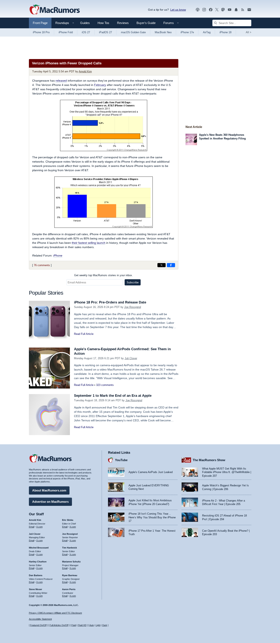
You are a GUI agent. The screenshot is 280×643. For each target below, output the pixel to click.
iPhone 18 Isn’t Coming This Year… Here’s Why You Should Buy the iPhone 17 (152, 517)
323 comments (105, 384)
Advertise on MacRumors (50, 501)
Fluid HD (82, 625)
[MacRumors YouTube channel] (230, 10)
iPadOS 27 (105, 32)
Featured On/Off (38, 625)
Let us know (178, 9)
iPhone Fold (66, 32)
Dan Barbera (35, 575)
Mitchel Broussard (39, 547)
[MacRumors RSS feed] (243, 10)
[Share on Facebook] (171, 265)
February (100, 85)
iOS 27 (86, 32)
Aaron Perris (68, 589)
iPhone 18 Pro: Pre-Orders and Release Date (110, 302)
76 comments (42, 265)
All (248, 32)
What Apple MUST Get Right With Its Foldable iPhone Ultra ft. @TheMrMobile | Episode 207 (226, 472)
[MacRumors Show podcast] (198, 10)
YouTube (121, 460)
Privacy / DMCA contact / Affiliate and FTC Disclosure (55, 613)
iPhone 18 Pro (41, 32)
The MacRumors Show (209, 460)
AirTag (207, 32)
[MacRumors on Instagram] (204, 10)
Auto (91, 625)
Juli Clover (131, 358)
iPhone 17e (187, 32)
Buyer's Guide (146, 23)
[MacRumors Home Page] (54, 10)
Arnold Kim (85, 71)
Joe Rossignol (132, 307)
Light (98, 625)
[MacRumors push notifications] (236, 10)
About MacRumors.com (49, 490)
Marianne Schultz (71, 561)
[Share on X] (161, 265)
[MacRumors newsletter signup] (249, 10)
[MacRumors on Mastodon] (223, 10)
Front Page (40, 23)
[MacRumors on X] (217, 10)
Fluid (73, 625)
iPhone (57, 255)
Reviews (123, 23)
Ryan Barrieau (69, 575)
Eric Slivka (67, 520)
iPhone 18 (225, 32)
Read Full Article (83, 333)
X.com (39, 527)
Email (31, 527)
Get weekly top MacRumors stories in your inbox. (103, 275)
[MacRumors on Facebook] (211, 10)
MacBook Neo (163, 32)
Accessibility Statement (40, 619)
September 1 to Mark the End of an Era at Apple (112, 396)
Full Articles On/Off (59, 625)
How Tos (103, 23)
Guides (85, 23)
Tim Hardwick (69, 547)
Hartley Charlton (38, 561)
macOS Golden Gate (133, 32)
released (61, 80)
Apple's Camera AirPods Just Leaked (151, 472)
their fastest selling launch (88, 242)
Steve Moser (35, 589)
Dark (104, 625)
